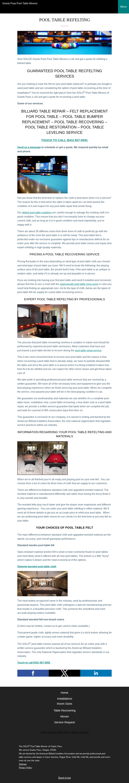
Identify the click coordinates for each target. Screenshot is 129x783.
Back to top (64, 778)
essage (36, 147)
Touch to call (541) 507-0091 (64, 140)
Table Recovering (65, 710)
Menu (123, 6)
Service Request (64, 722)
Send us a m (24, 147)
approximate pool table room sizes (79, 284)
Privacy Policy (25, 767)
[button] (33, 673)
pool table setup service (88, 350)
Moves (64, 716)
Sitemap (22, 764)
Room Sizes (64, 703)
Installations (64, 698)
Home (64, 692)
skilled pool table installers (37, 212)
